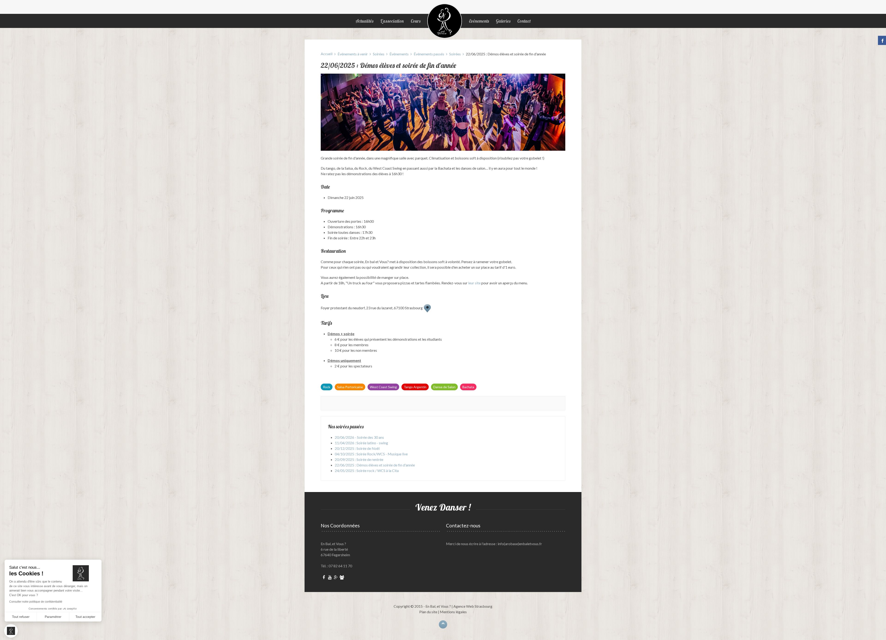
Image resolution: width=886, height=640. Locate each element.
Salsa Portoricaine (350, 387)
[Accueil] (444, 21)
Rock (326, 387)
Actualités (364, 21)
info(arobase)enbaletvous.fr (520, 543)
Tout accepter (85, 617)
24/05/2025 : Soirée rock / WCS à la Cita (367, 470)
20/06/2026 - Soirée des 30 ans (359, 437)
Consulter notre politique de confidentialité (35, 601)
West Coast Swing (383, 387)
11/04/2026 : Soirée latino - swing (361, 443)
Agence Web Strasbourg (472, 606)
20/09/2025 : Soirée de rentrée (359, 459)
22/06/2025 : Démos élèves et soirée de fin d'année (375, 465)
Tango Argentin (415, 387)
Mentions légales (453, 612)
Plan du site (428, 612)
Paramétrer (53, 617)
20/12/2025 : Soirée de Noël (357, 448)
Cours (415, 21)
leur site (474, 283)
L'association (392, 21)
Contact (524, 21)
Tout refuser (21, 617)
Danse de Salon (444, 387)
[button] (11, 631)
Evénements (479, 21)
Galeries (503, 21)
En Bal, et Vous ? (438, 606)
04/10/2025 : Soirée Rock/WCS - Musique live (371, 454)
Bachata (468, 387)
